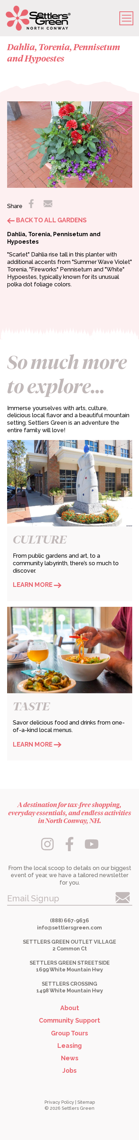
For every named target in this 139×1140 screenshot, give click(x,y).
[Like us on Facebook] (70, 849)
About (69, 1008)
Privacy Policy (59, 1102)
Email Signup (33, 898)
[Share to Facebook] (32, 206)
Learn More (33, 584)
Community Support (69, 1020)
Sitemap (86, 1102)
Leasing (69, 1045)
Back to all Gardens (51, 220)
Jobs (69, 1070)
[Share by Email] (48, 206)
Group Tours (69, 1033)
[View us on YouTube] (91, 849)
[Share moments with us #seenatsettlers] (48, 849)
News (69, 1058)
